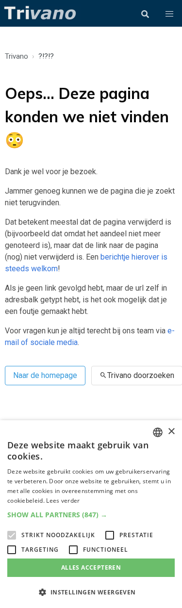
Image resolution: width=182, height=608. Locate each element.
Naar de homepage (45, 375)
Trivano (16, 56)
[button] (169, 14)
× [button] (171, 431)
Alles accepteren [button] (91, 567)
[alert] (91, 514)
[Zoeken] (145, 14)
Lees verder (63, 500)
